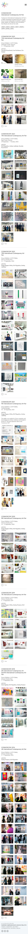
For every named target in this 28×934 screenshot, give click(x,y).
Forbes (16, 418)
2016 (12, 29)
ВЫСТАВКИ (15, 926)
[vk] (2, 931)
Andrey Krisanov (17, 605)
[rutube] (8, 931)
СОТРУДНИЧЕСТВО (5, 928)
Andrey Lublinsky (14, 146)
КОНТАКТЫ (13, 928)
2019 (3, 29)
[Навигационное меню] (26, 4)
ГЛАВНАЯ (3, 926)
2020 (21, 27)
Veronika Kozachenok (6, 50)
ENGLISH (18, 928)
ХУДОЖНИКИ (9, 926)
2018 (7, 29)
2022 (12, 27)
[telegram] (5, 931)
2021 (16, 27)
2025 (3, 27)
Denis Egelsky (4, 684)
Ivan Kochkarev (17, 50)
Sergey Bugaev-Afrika (7, 265)
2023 (7, 27)
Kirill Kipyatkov (5, 146)
